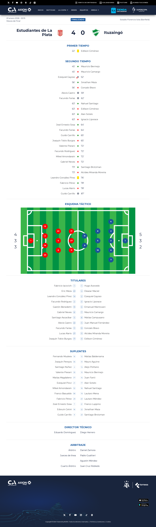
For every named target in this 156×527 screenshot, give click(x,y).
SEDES (74, 10)
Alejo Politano (91, 367)
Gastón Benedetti (62, 307)
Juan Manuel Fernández (96, 323)
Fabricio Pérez (64, 399)
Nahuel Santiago (93, 388)
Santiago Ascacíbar (62, 317)
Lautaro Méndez (92, 399)
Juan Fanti (89, 377)
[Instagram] (21, 2)
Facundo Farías (64, 328)
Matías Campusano (94, 317)
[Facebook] (13, 2)
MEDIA (94, 10)
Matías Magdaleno (62, 377)
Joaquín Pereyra (63, 361)
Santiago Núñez (63, 367)
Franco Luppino (92, 404)
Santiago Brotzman (94, 414)
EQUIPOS (84, 10)
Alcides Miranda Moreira (96, 333)
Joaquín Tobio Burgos (60, 338)
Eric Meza (66, 291)
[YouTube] (17, 2)
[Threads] (26, 2)
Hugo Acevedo (92, 285)
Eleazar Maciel (91, 291)
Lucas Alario (65, 333)
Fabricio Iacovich (63, 285)
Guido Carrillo (65, 414)
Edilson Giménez (93, 338)
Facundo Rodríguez (61, 301)
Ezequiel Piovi (64, 383)
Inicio (41, 10)
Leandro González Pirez (59, 296)
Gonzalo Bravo (91, 328)
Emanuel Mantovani (94, 307)
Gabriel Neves (64, 312)
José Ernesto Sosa (62, 404)
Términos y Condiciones (97, 522)
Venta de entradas (87, 2)
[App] (34, 2)
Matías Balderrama (94, 356)
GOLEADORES (108, 2)
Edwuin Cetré (64, 409)
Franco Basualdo (63, 393)
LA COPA (62, 10)
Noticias (50, 10)
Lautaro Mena (91, 393)
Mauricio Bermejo (93, 372)
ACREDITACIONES (140, 2)
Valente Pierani (64, 372)
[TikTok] (30, 2)
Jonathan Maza (92, 409)
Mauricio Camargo (94, 312)
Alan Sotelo (90, 383)
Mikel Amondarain (62, 388)
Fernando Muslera (62, 356)
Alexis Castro (65, 323)
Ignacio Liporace (92, 301)
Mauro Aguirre (91, 361)
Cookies (108, 522)
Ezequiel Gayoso (92, 296)
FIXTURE (123, 2)
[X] (8, 2)
